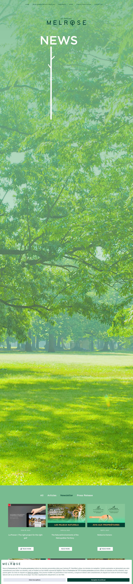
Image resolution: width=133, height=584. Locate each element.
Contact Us (98, 4)
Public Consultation (83, 4)
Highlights (62, 4)
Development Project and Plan (44, 4)
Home (27, 4)
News (71, 4)
